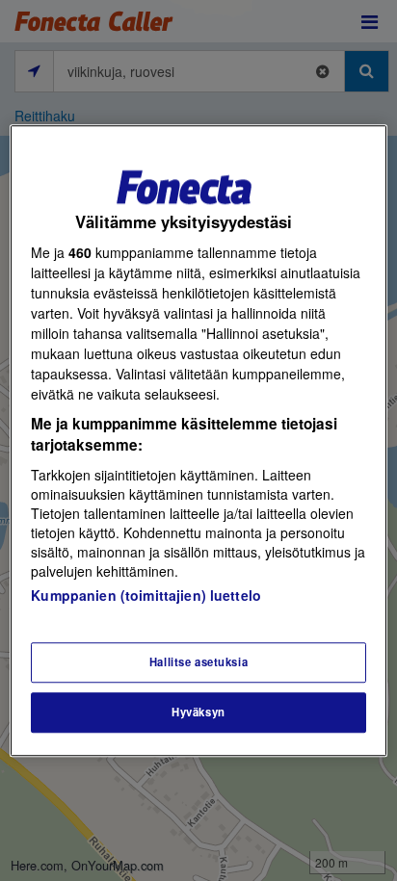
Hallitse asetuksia (198, 661)
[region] (198, 440)
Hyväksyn (198, 711)
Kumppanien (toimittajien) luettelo (146, 595)
